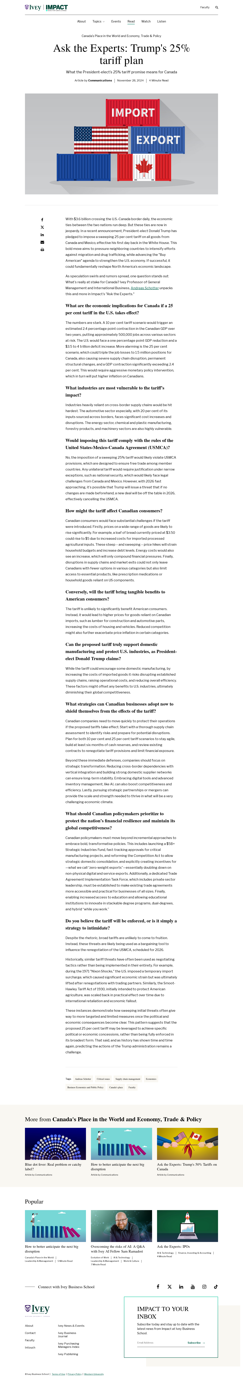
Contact (30, 1333)
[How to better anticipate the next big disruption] (121, 1144)
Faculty (204, 7)
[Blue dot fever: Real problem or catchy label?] (55, 1144)
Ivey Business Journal (67, 1334)
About (29, 1325)
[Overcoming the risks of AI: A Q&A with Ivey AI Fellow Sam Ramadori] (121, 1226)
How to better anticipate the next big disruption (117, 1166)
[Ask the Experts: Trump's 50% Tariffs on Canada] (187, 1144)
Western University (94, 1374)
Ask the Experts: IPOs (173, 1246)
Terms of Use (58, 1374)
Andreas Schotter (145, 288)
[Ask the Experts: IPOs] (187, 1226)
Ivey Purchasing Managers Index (68, 1345)
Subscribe (194, 1342)
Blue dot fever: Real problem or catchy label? (53, 1166)
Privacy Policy (75, 1374)
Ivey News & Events (71, 1325)
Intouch (30, 1347)
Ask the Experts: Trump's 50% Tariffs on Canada (187, 1166)
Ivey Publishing (68, 1354)
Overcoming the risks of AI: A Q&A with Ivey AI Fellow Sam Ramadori (118, 1249)
